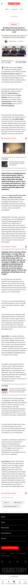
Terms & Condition (5, 555)
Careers (12, 553)
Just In (6, 502)
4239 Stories (21, 41)
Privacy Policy (22, 553)
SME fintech (17, 502)
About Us (3, 553)
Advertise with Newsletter (10, 548)
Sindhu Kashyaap (12, 41)
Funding (13, 24)
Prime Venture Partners (10, 506)
